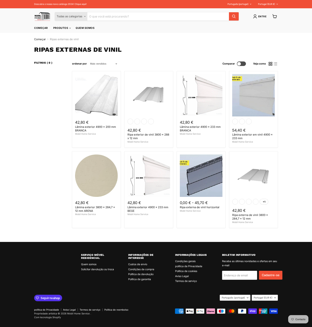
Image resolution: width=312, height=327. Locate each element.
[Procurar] (234, 16)
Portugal (266, 4)
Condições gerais (185, 261)
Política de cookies (186, 271)
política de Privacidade (188, 266)
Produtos (61, 27)
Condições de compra (141, 269)
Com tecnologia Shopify (47, 317)
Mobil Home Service (85, 133)
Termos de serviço (186, 280)
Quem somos (85, 27)
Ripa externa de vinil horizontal (199, 207)
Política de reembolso (116, 309)
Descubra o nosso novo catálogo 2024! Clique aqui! (60, 4)
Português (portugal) (238, 4)
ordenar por (79, 63)
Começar (41, 27)
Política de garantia (139, 279)
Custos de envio (137, 264)
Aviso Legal (182, 276)
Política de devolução (140, 274)
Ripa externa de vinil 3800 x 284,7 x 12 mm (250, 216)
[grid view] (270, 63)
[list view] (275, 63)
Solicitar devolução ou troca (97, 269)
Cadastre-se (271, 275)
